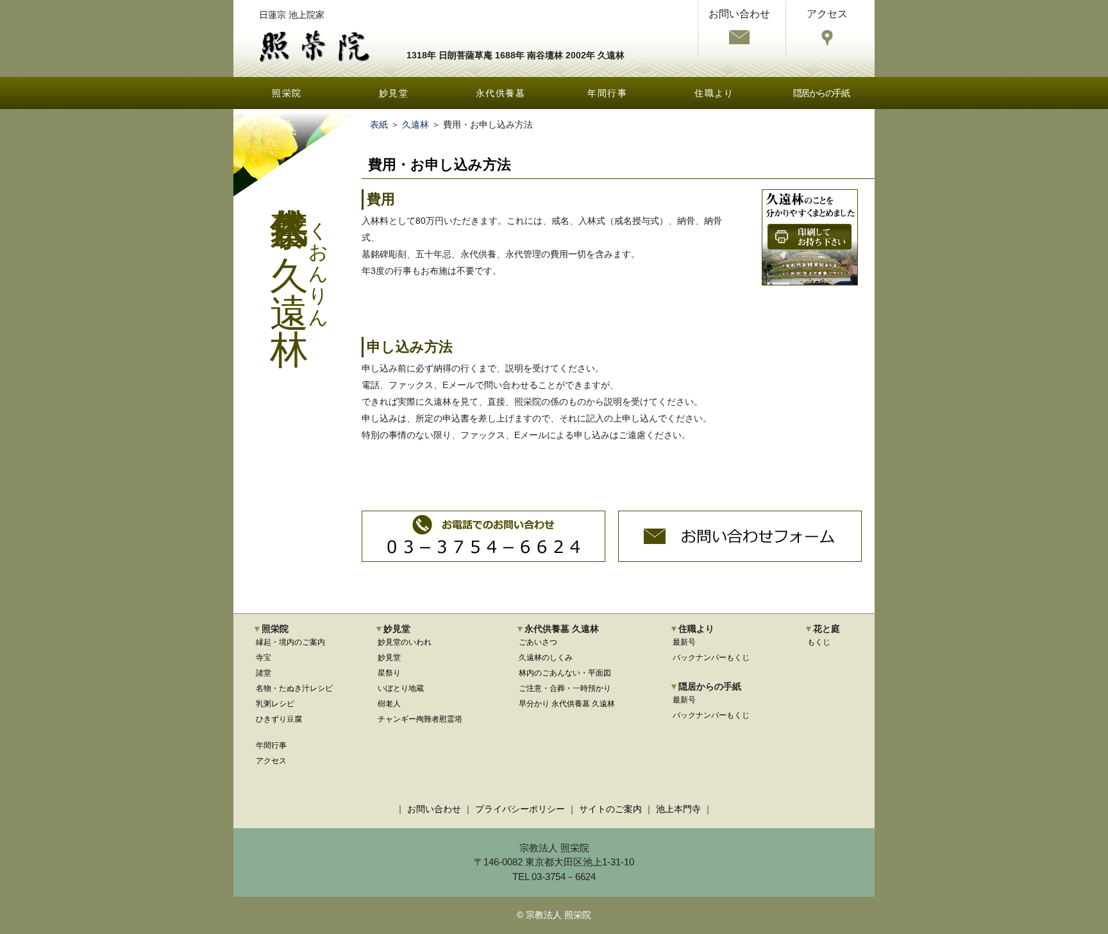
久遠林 (415, 124)
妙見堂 (393, 93)
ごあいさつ (538, 642)
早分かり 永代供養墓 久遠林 (567, 703)
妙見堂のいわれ (405, 642)
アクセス (271, 760)
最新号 (684, 642)
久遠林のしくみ (546, 657)
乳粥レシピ (275, 703)
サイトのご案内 (610, 809)
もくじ (818, 642)
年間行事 (607, 93)
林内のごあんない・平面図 (565, 672)
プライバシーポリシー (520, 809)
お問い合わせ (434, 809)
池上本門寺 (678, 809)
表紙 (379, 124)
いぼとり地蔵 (401, 688)
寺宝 (263, 657)
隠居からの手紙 (821, 93)
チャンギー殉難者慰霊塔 (420, 719)
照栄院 (286, 93)
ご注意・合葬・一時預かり (565, 688)
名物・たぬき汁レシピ (294, 688)
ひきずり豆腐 (279, 719)
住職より (714, 93)
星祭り (389, 672)
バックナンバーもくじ (711, 657)
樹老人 (389, 703)
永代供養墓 (500, 93)
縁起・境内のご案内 (290, 642)
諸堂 (263, 672)
